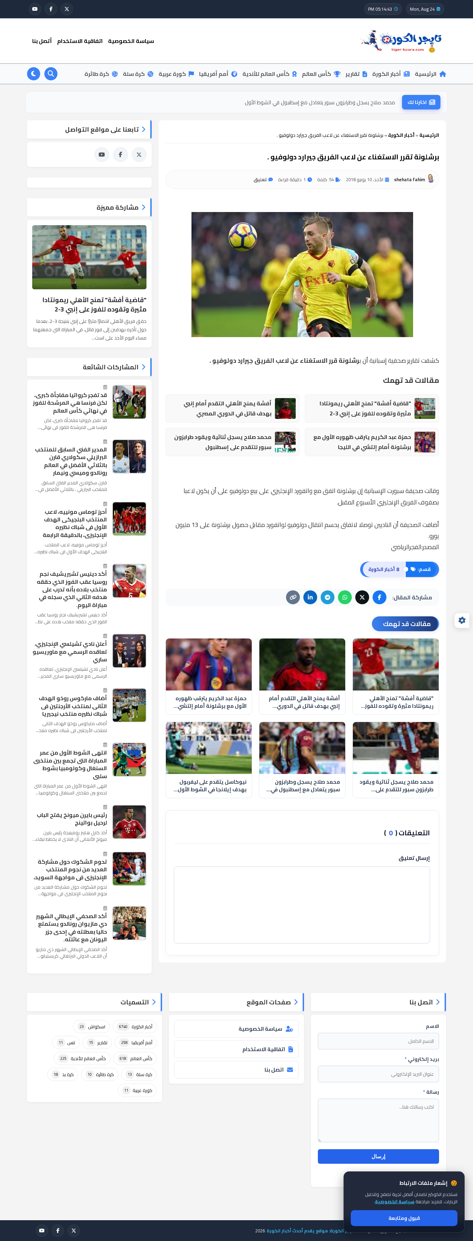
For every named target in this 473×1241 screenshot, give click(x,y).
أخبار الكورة (386, 74)
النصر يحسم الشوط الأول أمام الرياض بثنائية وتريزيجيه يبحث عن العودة (321, 102)
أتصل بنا (42, 41)
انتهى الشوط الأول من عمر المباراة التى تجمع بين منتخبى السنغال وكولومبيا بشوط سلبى (70, 764)
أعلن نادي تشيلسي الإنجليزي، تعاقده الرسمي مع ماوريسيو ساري (70, 651)
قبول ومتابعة (404, 1218)
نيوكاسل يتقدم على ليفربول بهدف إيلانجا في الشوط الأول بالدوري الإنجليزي (212, 786)
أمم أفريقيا (214, 74)
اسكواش (92, 1026)
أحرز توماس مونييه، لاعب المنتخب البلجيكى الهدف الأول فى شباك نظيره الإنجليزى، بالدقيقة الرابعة (75, 523)
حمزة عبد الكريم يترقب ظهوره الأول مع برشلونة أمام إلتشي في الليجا (362, 442)
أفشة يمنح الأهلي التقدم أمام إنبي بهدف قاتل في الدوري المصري (227, 408)
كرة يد (64, 1074)
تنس (67, 1042)
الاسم (432, 1026)
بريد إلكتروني (422, 1059)
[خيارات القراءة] (462, 620)
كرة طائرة (96, 74)
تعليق (260, 179)
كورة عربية (172, 74)
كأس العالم (316, 74)
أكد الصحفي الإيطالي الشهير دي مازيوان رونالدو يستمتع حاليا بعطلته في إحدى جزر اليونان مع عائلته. (71, 927)
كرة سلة (134, 74)
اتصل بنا (274, 1070)
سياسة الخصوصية (131, 41)
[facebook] (51, 9)
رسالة (431, 1092)
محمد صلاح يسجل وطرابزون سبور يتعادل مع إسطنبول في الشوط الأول (305, 786)
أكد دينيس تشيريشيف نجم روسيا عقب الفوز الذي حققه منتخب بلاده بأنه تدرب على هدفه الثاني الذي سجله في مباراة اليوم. (72, 589)
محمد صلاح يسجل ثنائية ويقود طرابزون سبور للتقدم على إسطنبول (222, 442)
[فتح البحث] (50, 73)
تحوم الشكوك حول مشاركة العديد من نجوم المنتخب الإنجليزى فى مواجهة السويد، (70, 869)
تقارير (353, 74)
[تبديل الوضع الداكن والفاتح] (33, 73)
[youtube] (35, 9)
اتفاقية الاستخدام (80, 41)
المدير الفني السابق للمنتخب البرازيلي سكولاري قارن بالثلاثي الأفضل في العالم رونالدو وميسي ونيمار (71, 461)
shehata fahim (409, 179)
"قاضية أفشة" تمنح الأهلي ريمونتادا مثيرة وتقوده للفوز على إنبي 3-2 (365, 408)
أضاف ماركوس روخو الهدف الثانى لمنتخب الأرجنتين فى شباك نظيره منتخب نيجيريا (73, 706)
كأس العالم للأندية (265, 74)
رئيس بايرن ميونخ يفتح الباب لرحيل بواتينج (72, 819)
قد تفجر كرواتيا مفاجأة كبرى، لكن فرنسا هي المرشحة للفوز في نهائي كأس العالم (70, 402)
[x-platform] (67, 9)
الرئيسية (426, 74)
